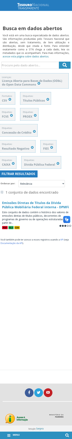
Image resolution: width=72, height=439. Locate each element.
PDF (5, 227)
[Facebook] (29, 392)
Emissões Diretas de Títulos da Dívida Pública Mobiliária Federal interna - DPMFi (35, 205)
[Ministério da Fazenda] (56, 417)
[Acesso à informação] (16, 419)
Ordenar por (8, 183)
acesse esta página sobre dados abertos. (26, 56)
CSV (17, 227)
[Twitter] (39, 392)
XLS (11, 227)
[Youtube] (48, 392)
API (61, 239)
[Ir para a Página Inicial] (36, 6)
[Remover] (39, 83)
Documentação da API (12, 243)
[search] (65, 65)
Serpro (40, 428)
